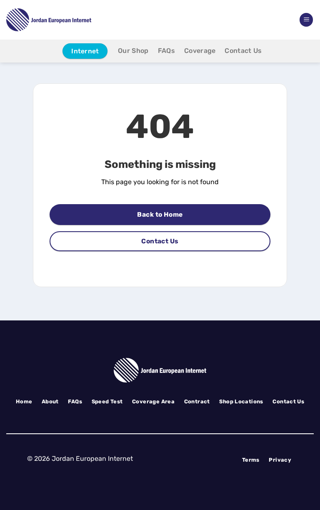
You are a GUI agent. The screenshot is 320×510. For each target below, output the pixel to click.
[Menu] (306, 20)
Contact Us (243, 51)
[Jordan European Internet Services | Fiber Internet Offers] (54, 19)
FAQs (166, 51)
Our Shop (133, 51)
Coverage (200, 51)
